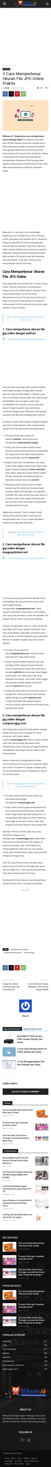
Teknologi (13, 65)
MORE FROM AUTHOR (33, 1029)
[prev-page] (4, 1074)
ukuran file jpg (29, 953)
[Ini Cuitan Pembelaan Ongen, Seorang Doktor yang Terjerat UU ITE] (41, 1189)
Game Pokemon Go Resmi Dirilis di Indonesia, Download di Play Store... (17, 1203)
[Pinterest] (17, 94)
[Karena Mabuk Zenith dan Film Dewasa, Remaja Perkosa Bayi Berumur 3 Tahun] (41, 1161)
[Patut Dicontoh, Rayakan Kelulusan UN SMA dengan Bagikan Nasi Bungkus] (41, 1175)
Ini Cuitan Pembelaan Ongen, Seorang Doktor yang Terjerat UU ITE (17, 1189)
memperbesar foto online (19, 949)
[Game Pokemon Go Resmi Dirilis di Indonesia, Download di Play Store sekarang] (41, 1203)
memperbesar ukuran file (12, 953)
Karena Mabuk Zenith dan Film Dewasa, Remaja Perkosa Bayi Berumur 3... (15, 1160)
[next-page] (8, 1074)
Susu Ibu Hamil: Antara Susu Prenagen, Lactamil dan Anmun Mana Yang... (16, 1138)
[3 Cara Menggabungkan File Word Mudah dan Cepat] (9, 1064)
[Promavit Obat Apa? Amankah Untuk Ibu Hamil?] (41, 1125)
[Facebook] (5, 94)
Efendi (7, 88)
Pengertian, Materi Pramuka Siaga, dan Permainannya (11, 987)
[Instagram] (28, 1440)
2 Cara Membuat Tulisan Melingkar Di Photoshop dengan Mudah (37, 987)
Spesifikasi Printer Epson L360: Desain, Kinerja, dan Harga (29, 1039)
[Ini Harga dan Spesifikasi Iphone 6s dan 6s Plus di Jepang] (41, 1217)
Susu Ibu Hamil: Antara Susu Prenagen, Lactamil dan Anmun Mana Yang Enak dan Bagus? (31, 1272)
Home (5, 65)
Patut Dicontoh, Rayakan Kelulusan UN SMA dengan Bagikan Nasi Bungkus (18, 1174)
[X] (11, 94)
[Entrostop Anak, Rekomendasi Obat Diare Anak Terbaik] (41, 1113)
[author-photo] (25, 1012)
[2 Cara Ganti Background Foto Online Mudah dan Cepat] (9, 1051)
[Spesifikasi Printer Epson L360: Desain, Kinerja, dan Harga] (9, 1039)
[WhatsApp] (23, 94)
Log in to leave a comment (25, 1091)
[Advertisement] (25, 35)
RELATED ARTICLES (12, 1029)
